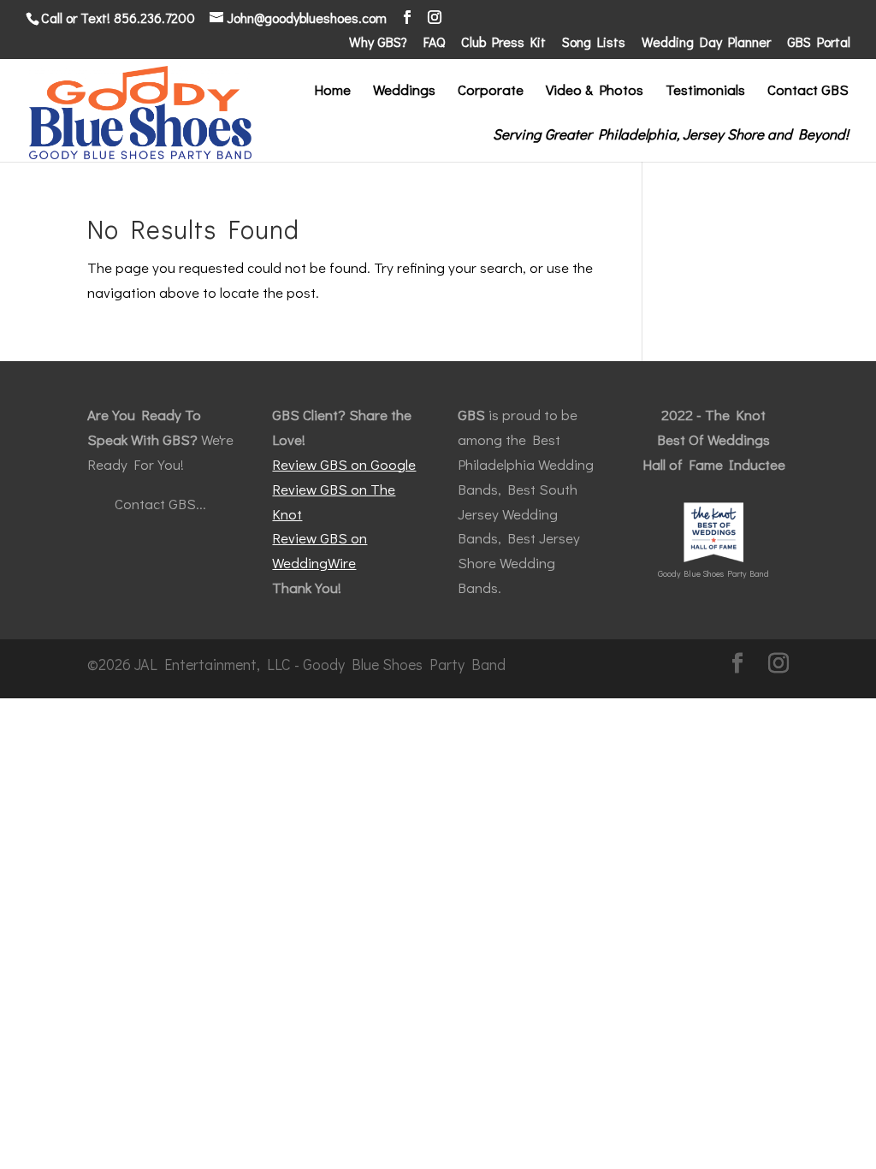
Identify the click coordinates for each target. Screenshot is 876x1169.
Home (332, 91)
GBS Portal (818, 42)
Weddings (404, 91)
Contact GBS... (160, 503)
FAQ (434, 42)
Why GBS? (378, 42)
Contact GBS (808, 91)
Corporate (491, 91)
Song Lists (593, 42)
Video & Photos (594, 91)
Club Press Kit (503, 42)
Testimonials (705, 91)
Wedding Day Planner (706, 42)
